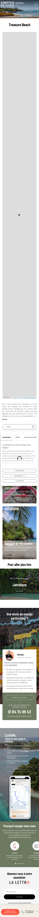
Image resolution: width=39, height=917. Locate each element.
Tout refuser (20, 481)
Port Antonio (12, 632)
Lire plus (4, 419)
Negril (23, 624)
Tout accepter (19, 470)
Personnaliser (18, 475)
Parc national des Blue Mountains (19, 628)
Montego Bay (10, 640)
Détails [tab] (18, 437)
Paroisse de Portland (13, 636)
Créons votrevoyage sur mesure (10, 911)
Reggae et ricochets (18, 543)
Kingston (15, 624)
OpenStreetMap (22, 398)
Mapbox (15, 398)
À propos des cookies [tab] (30, 437)
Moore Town (19, 645)
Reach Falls (27, 636)
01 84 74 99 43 (19, 711)
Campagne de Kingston (24, 640)
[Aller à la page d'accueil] (7, 4)
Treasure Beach (24, 632)
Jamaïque (19, 582)
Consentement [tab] (6, 437)
